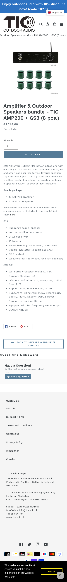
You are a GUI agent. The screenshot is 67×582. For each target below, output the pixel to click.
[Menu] (61, 24)
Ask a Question (19, 376)
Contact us (12, 433)
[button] (55, 12)
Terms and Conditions (19, 425)
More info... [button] (11, 577)
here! (13, 214)
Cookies (10, 459)
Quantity (8, 140)
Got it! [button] (51, 571)
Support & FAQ (15, 416)
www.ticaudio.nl (15, 517)
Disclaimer (12, 450)
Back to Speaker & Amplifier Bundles (36, 344)
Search (10, 408)
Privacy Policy (14, 442)
